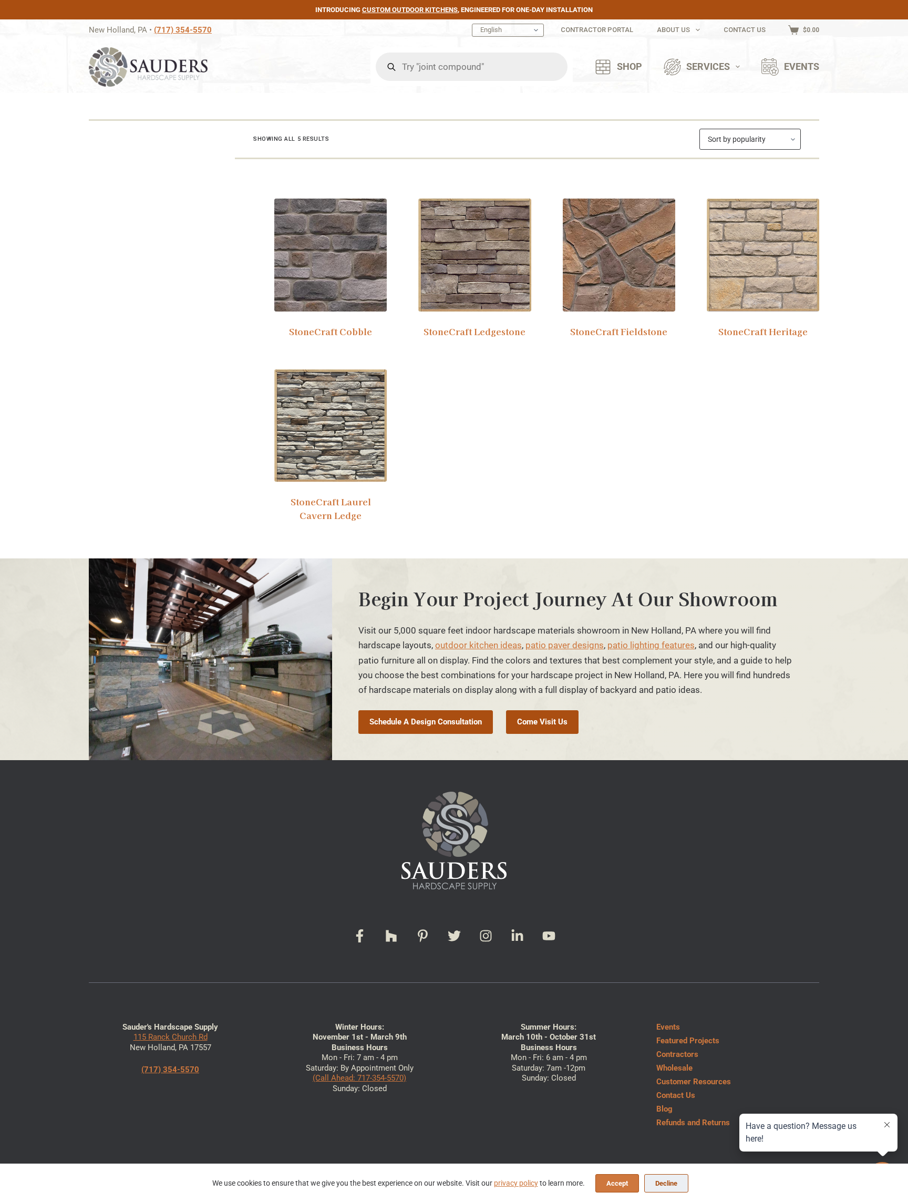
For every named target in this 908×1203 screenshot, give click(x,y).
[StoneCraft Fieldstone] (619, 255)
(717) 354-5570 (183, 30)
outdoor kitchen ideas (478, 645)
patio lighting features (651, 645)
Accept (617, 1183)
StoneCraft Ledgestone (474, 331)
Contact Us (745, 30)
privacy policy (516, 1183)
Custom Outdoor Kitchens (410, 10)
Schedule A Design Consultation (425, 722)
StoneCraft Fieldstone (618, 331)
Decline (666, 1183)
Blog (664, 1109)
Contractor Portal (597, 30)
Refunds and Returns (693, 1122)
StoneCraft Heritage (763, 331)
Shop (629, 66)
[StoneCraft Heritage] (763, 255)
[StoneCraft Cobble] (330, 255)
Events (801, 66)
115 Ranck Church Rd (170, 1037)
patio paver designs (564, 645)
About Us (673, 30)
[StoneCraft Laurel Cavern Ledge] (330, 425)
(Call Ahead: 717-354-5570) (359, 1078)
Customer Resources (693, 1081)
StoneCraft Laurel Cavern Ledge (331, 508)
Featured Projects (687, 1040)
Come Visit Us (542, 722)
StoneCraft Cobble (330, 331)
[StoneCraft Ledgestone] (474, 255)
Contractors (677, 1054)
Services (708, 66)
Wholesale (674, 1068)
